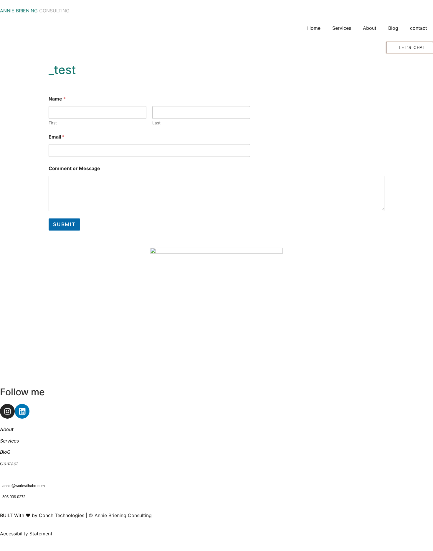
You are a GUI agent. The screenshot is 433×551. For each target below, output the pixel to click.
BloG (5, 452)
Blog (393, 28)
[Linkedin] (22, 411)
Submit (64, 224)
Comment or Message (74, 168)
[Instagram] (7, 411)
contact (418, 28)
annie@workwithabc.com (23, 485)
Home (313, 28)
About (369, 28)
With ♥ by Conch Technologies (49, 515)
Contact (9, 463)
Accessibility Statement (26, 534)
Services (341, 28)
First (53, 122)
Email (57, 137)
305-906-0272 (13, 497)
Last (156, 122)
